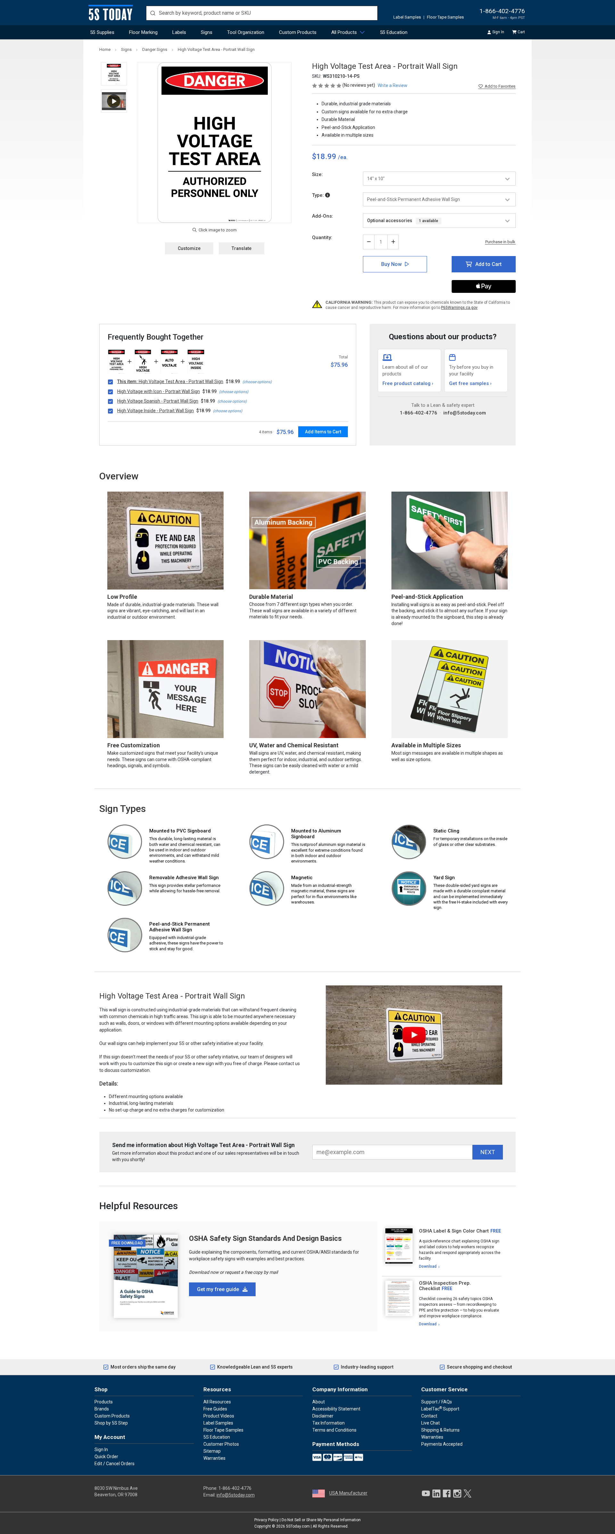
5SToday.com (298, 1526)
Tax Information (328, 1423)
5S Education (393, 32)
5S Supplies (102, 32)
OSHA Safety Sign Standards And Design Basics (265, 1238)
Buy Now (391, 264)
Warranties (214, 1458)
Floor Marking (143, 32)
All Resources (217, 1401)
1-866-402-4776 (502, 11)
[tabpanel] (441, 1248)
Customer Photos (221, 1444)
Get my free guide (218, 1289)
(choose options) (257, 382)
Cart (521, 32)
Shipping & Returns (440, 1430)
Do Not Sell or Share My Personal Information (321, 1520)
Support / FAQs (436, 1401)
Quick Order (106, 1456)
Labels (179, 32)
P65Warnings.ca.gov (459, 307)
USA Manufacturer (348, 1493)
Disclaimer (322, 1415)
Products (103, 1401)
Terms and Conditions (334, 1430)
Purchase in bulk (500, 242)
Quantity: (322, 237)
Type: (318, 195)
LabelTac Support (440, 1408)
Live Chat (430, 1423)
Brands (101, 1408)
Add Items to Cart (323, 431)
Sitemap (212, 1451)
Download (428, 1266)
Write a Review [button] (392, 85)
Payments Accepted (442, 1444)
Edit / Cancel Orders (114, 1463)
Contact (429, 1415)
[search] (262, 13)
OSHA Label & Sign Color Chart (454, 1231)
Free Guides (215, 1408)
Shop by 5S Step (111, 1423)
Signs (206, 32)
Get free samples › (470, 383)
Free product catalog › (407, 383)
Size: (317, 174)
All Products (344, 32)
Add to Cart (488, 264)
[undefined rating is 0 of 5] (327, 85)
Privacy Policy (266, 1520)
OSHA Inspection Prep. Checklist (445, 1285)
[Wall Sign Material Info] (327, 195)
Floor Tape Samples (445, 17)
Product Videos (218, 1415)
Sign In (498, 32)
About (318, 1401)
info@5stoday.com (464, 413)
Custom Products (297, 32)
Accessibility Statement (336, 1408)
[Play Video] (114, 101)
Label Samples (407, 17)
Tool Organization (245, 32)
